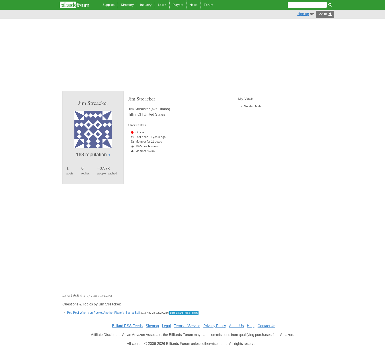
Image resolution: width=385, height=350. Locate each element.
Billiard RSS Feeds (127, 326)
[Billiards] (74, 5)
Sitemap (152, 326)
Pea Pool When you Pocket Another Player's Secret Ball (103, 312)
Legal (166, 326)
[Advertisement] (192, 57)
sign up (303, 14)
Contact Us (266, 326)
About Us (236, 326)
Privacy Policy (214, 326)
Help (250, 326)
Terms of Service (187, 326)
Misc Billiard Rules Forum (184, 312)
